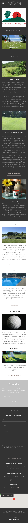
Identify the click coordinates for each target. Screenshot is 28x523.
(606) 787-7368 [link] (14, 480)
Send (14, 452)
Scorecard (14, 173)
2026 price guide (14, 264)
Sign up (14, 401)
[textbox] (14, 396)
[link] (14, 3)
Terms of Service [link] (14, 458)
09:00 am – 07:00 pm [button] (16, 487)
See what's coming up (14, 375)
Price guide (14, 305)
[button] (3, 3)
